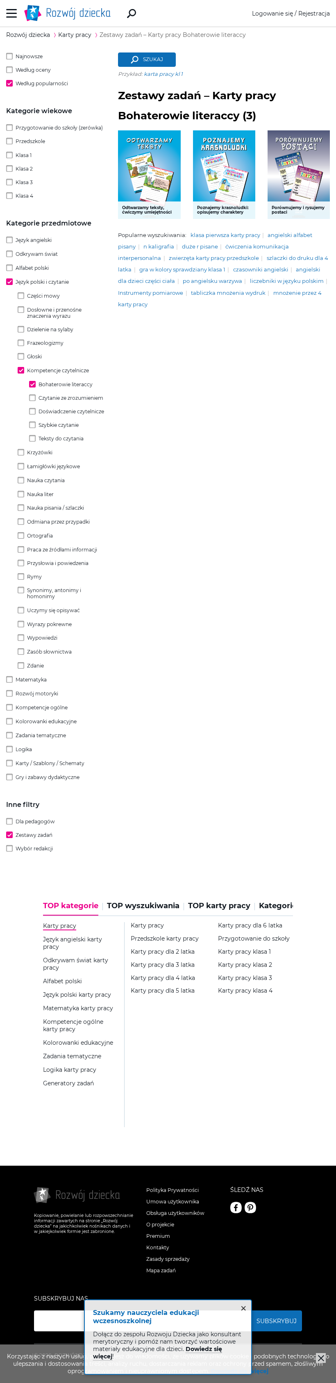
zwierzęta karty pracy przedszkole (214, 258)
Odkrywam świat (37, 254)
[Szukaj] (131, 13)
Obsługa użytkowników (175, 1213)
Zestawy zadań (34, 835)
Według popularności (42, 83)
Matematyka (31, 680)
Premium (158, 1236)
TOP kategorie (70, 906)
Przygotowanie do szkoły (254, 938)
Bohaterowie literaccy (66, 384)
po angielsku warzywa (212, 281)
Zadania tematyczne (41, 735)
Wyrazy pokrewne (49, 624)
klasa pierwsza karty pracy (225, 235)
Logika (24, 749)
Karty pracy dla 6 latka (250, 925)
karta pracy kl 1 (163, 74)
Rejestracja (314, 13)
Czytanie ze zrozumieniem (71, 398)
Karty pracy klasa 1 (244, 951)
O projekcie (160, 1224)
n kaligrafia (158, 247)
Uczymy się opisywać (53, 610)
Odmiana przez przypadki (58, 522)
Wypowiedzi (42, 638)
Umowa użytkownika (172, 1201)
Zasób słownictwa (49, 652)
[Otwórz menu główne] (11, 13)
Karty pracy (147, 925)
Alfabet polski (32, 268)
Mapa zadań (161, 1270)
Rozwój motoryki (37, 693)
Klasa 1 (24, 155)
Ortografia (40, 536)
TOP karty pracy (219, 906)
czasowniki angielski (260, 270)
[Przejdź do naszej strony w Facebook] (236, 1207)
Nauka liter (40, 494)
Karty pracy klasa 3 (245, 978)
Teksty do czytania (61, 438)
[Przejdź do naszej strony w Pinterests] (250, 1207)
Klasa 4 (24, 196)
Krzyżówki (39, 452)
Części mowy (43, 296)
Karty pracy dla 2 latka (163, 951)
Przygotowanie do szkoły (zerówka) (59, 128)
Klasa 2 (24, 169)
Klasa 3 (24, 182)
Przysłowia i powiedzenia (58, 563)
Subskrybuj (277, 1321)
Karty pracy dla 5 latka (163, 990)
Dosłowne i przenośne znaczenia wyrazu (54, 313)
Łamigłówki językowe (53, 466)
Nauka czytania (46, 480)
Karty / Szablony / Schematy (50, 763)
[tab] (73, 909)
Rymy (34, 577)
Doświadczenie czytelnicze (71, 411)
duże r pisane (200, 247)
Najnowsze (29, 56)
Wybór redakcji (34, 848)
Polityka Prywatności (172, 1190)
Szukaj (153, 59)
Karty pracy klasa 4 (245, 990)
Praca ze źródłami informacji (62, 550)
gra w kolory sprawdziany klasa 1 (182, 270)
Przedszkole (30, 141)
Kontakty (157, 1247)
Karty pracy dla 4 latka (163, 978)
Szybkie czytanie (59, 425)
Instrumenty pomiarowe (150, 293)
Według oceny (33, 70)
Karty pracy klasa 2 (245, 964)
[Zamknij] (321, 1358)
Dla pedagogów (35, 821)
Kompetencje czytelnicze (58, 370)
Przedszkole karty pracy (165, 938)
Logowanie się (272, 13)
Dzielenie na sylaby (50, 329)
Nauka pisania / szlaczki (55, 508)
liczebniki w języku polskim (287, 281)
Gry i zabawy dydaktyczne (47, 777)
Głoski (34, 356)
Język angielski (34, 240)
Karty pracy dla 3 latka (163, 964)
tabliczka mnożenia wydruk (228, 293)
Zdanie (35, 666)
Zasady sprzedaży (168, 1259)
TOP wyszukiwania (143, 906)
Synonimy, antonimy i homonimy (54, 593)
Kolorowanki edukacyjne (46, 721)
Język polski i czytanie (42, 282)
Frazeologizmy (45, 343)
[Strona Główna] (70, 13)
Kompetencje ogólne (42, 707)
